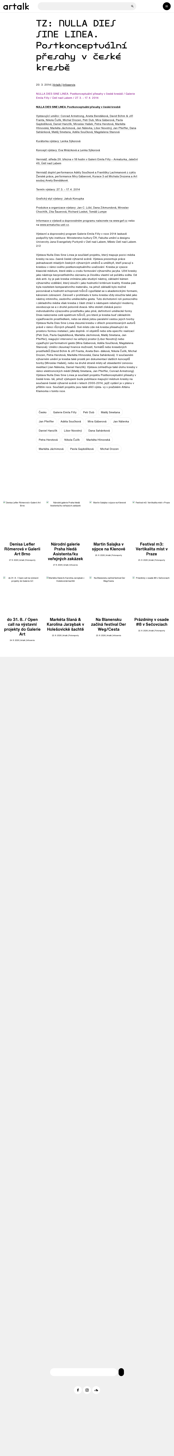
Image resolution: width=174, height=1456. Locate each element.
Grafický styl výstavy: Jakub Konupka (60, 198)
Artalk (57, 85)
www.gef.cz (120, 221)
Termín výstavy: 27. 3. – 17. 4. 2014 (58, 189)
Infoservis (69, 85)
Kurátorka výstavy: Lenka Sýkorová (58, 141)
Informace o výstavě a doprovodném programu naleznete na (74, 221)
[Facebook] (78, 1390)
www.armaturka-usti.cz (54, 225)
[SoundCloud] (96, 1390)
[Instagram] (87, 1390)
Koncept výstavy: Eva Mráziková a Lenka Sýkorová (68, 150)
